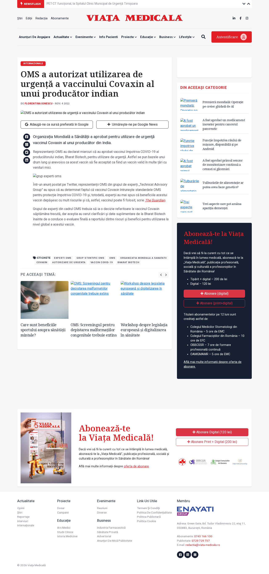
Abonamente (60, 18)
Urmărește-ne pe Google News (134, 124)
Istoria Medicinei (67, 536)
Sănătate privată (107, 532)
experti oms (62, 258)
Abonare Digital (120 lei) (213, 432)
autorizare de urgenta (68, 262)
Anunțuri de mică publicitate (114, 540)
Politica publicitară (149, 516)
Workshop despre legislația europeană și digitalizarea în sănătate (144, 330)
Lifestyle (186, 37)
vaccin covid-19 (102, 262)
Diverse (102, 512)
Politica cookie (146, 521)
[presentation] (161, 275)
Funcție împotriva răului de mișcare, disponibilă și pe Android (222, 144)
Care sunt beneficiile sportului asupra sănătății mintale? (43, 330)
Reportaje (23, 516)
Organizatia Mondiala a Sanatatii (143, 258)
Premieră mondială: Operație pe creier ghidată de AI (223, 104)
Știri (19, 18)
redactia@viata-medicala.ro (203, 544)
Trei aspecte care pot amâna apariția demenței (222, 206)
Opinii (20, 508)
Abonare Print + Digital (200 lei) (213, 442)
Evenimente (84, 37)
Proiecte (128, 37)
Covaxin (41, 262)
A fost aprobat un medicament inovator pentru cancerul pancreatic (224, 124)
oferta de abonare (136, 466)
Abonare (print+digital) (216, 303)
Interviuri (22, 521)
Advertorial (104, 536)
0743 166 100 (203, 536)
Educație (147, 37)
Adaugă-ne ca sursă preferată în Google (58, 124)
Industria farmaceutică (111, 527)
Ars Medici (63, 527)
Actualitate (62, 37)
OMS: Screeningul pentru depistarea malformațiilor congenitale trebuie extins (93, 330)
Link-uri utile (147, 501)
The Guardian (155, 200)
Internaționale (25, 525)
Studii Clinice (65, 532)
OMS (112, 258)
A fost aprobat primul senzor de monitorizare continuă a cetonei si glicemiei (223, 164)
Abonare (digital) (215, 294)
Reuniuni (102, 508)
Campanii (63, 512)
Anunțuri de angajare (34, 37)
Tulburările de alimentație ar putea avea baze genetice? (223, 185)
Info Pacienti (108, 37)
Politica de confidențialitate (154, 512)
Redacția (41, 18)
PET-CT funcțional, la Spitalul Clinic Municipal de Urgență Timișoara (92, 3)
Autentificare (227, 37)
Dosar (61, 508)
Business (166, 37)
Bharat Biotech (128, 262)
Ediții (29, 18)
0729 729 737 (201, 540)
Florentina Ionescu (39, 103)
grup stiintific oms (90, 258)
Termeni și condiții (148, 508)
